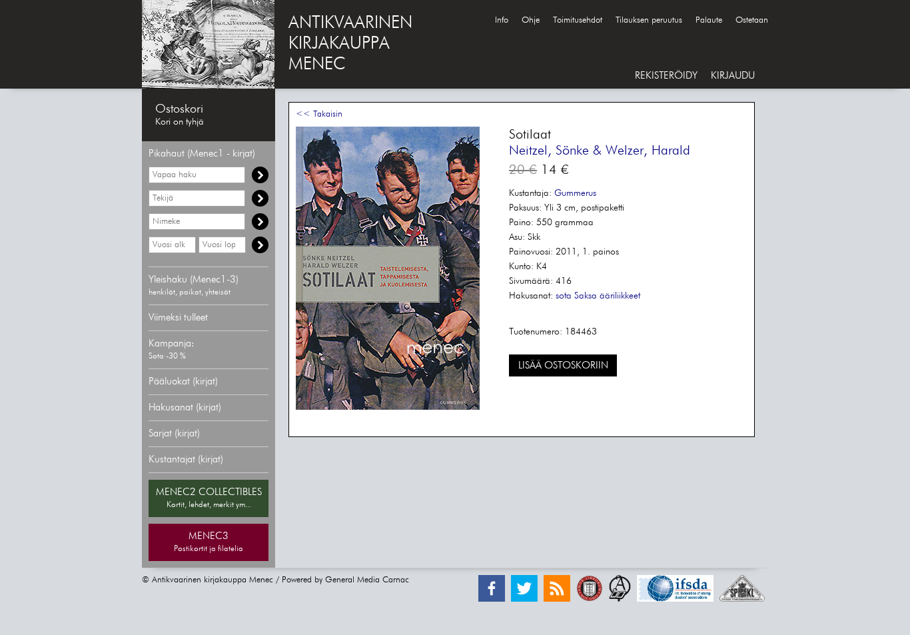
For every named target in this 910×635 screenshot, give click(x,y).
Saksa (585, 296)
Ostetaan (751, 20)
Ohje (531, 20)
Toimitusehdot (577, 20)
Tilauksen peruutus (649, 20)
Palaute (708, 20)
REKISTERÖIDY (666, 76)
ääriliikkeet (620, 296)
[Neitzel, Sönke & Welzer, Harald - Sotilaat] (388, 407)
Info (501, 20)
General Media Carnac (367, 580)
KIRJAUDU (733, 76)
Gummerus (575, 193)
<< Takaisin (319, 114)
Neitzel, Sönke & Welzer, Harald (599, 150)
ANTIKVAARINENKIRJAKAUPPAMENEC (350, 44)
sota (564, 296)
